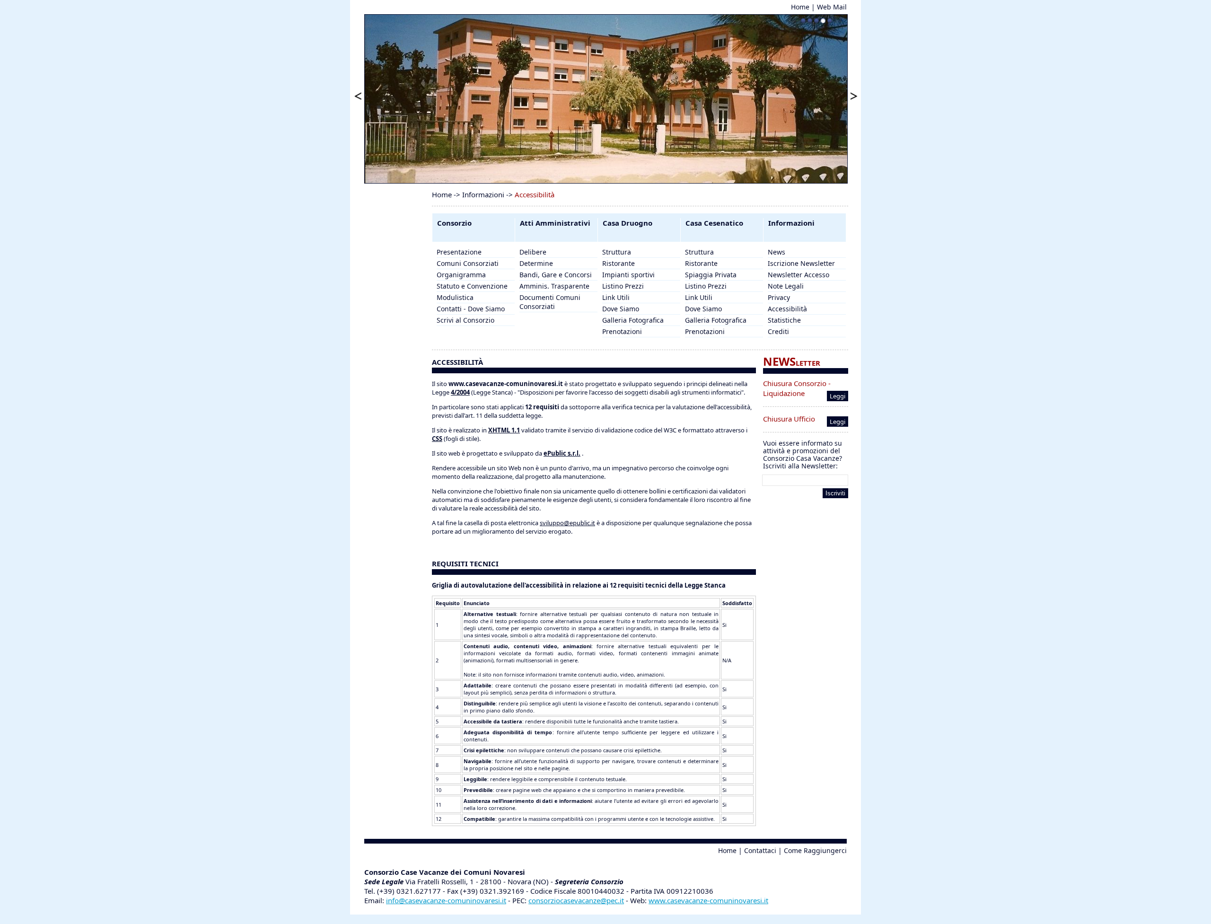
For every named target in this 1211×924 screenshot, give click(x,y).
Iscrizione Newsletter (801, 263)
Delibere (532, 251)
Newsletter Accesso (798, 274)
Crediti (778, 331)
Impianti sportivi (628, 274)
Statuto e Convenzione (472, 286)
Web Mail (832, 6)
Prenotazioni (622, 331)
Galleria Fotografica (633, 320)
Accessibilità (787, 308)
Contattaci (760, 850)
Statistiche (784, 320)
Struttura (616, 251)
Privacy (779, 297)
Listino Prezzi (623, 286)
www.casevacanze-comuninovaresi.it (708, 900)
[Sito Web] (605, 910)
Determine (536, 263)
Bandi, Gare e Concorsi (555, 274)
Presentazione (459, 251)
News (776, 251)
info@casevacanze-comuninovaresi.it (446, 900)
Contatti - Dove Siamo (471, 308)
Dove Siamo (620, 308)
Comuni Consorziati (468, 263)
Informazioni (483, 194)
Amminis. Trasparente (554, 286)
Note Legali (786, 286)
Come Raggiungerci (815, 850)
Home (800, 6)
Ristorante (618, 263)
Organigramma (461, 274)
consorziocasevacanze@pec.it (576, 900)
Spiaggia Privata (711, 274)
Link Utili (616, 297)
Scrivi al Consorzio (465, 320)
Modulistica (455, 297)
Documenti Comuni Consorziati (549, 302)
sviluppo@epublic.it (567, 523)
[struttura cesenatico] (606, 99)
